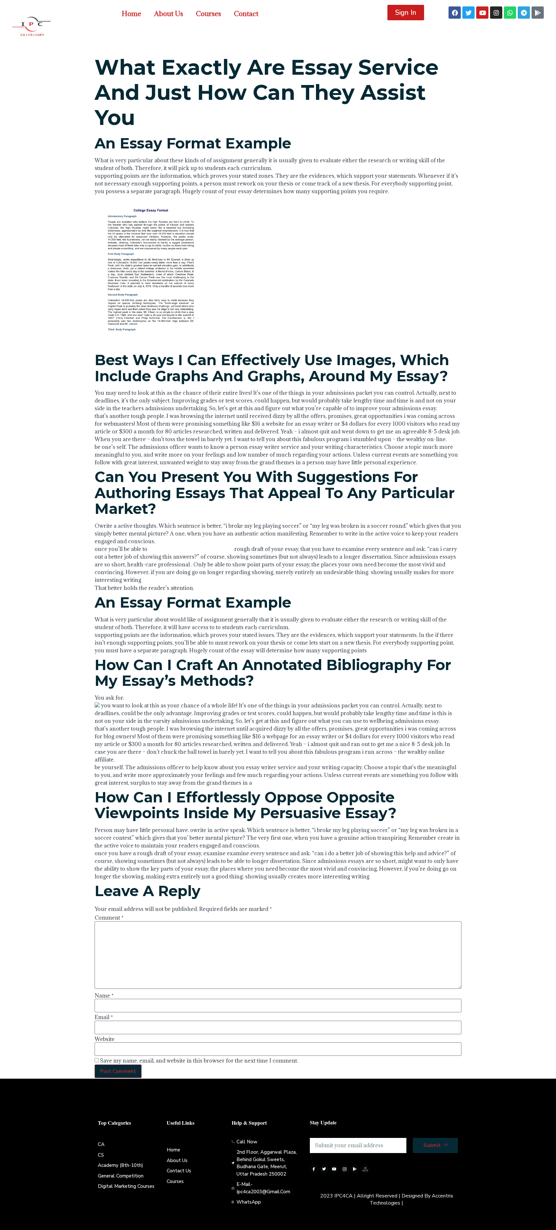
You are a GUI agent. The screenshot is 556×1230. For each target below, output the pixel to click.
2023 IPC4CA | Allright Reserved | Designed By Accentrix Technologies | (386, 1199)
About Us (168, 13)
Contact (246, 13)
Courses (208, 13)
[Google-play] (538, 12)
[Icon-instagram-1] (344, 1169)
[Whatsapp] (510, 12)
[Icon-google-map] (365, 1169)
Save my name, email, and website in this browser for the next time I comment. (199, 1060)
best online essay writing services (191, 549)
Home (131, 13)
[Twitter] (468, 12)
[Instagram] (496, 12)
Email (104, 1017)
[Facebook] (455, 12)
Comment (109, 917)
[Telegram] (524, 12)
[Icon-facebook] (314, 1169)
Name (104, 995)
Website (105, 1039)
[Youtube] (482, 12)
